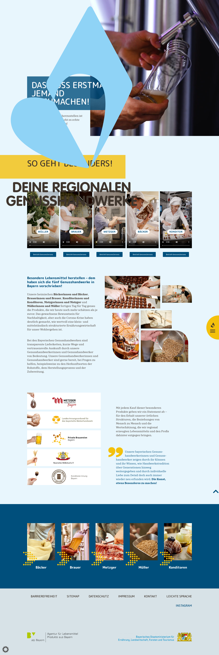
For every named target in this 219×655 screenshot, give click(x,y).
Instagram (184, 605)
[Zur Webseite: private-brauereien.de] (64, 438)
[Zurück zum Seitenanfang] (216, 491)
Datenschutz (99, 596)
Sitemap (73, 596)
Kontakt (150, 596)
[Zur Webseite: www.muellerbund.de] (64, 457)
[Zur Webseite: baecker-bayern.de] (64, 420)
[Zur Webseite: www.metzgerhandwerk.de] (64, 401)
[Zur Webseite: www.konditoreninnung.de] (64, 476)
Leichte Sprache (179, 596)
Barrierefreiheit (44, 596)
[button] (5, 649)
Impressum (126, 596)
